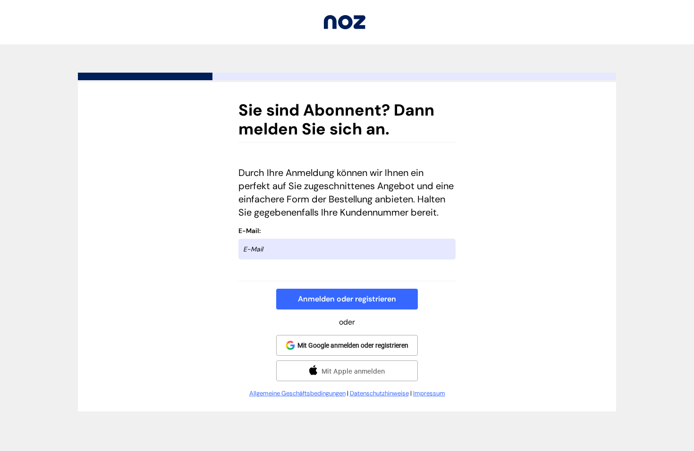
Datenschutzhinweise (379, 393)
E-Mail (248, 230)
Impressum (429, 393)
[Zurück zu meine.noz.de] (344, 27)
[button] (347, 299)
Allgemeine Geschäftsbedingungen (297, 393)
